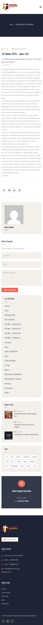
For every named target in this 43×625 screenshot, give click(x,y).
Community (26, 457)
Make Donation (11, 539)
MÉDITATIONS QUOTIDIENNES (25, 25)
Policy (22, 466)
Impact (6, 356)
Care (12, 457)
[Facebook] (8, 621)
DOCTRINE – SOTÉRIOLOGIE (12, 333)
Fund (7, 461)
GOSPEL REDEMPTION (11, 352)
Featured (34, 457)
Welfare (6, 393)
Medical (6, 370)
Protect (28, 466)
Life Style (7, 365)
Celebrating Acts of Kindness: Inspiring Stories (26, 435)
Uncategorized (8, 388)
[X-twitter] (3, 621)
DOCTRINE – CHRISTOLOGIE (12, 324)
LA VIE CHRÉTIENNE (10, 361)
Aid (6, 457)
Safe (35, 466)
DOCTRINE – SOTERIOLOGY (12, 338)
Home (11, 25)
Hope (25, 461)
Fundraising (7, 343)
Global (6, 347)
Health (18, 461)
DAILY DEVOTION (9, 320)
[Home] (11, 7)
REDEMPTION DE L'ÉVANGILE (12, 379)
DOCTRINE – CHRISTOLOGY (12, 329)
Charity (6, 311)
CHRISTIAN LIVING (9, 315)
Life (7, 466)
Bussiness (7, 306)
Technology (7, 384)
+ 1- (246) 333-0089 (21, 501)
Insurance (32, 461)
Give (13, 461)
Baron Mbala (5, 49)
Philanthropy (14, 466)
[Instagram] (12, 621)
